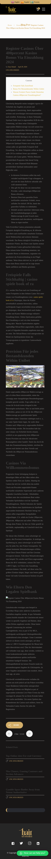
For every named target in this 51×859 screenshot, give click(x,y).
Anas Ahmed (12, 67)
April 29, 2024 (22, 67)
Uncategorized (21, 25)
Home (10, 25)
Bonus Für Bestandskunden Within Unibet (28, 89)
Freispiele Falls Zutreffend (23, 86)
